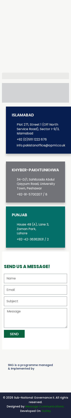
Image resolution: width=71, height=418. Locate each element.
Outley (46, 411)
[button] (35, 76)
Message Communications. (44, 406)
